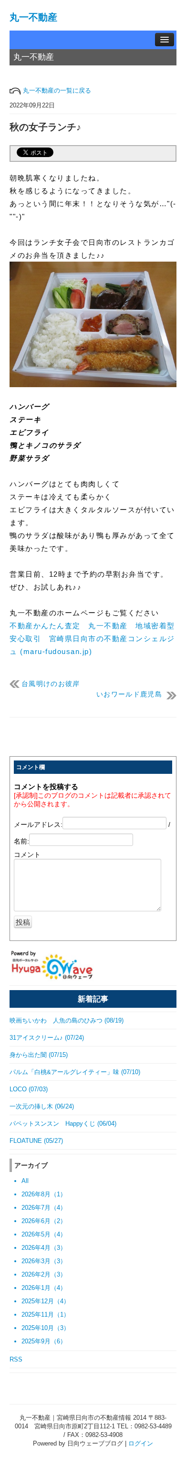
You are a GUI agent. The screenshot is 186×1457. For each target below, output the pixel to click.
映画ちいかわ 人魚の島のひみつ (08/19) (67, 1020)
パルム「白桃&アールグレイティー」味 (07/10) (75, 1072)
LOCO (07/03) (29, 1089)
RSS (16, 1359)
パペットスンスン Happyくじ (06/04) (63, 1123)
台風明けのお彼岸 (50, 683)
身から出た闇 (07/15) (39, 1054)
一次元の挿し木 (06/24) (42, 1106)
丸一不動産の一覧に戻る (56, 90)
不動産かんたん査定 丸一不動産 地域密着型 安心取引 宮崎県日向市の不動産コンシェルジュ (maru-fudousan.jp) (96, 638)
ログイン (140, 1443)
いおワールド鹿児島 (129, 694)
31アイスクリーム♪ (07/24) (47, 1037)
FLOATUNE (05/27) (36, 1140)
